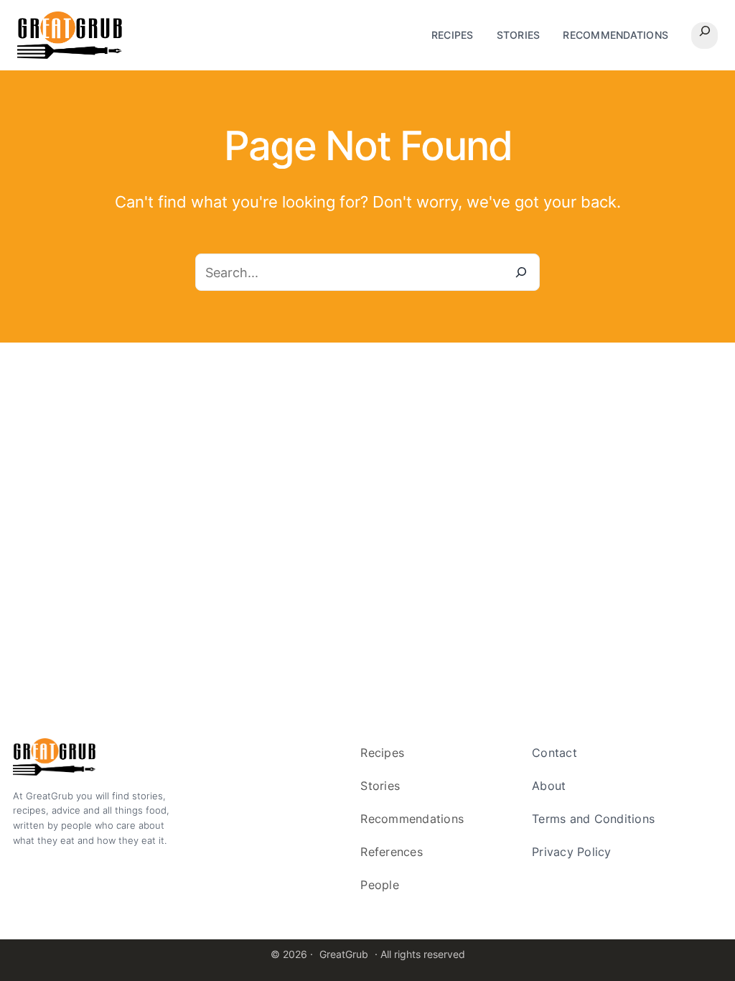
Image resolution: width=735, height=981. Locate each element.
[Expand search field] (704, 35)
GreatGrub (343, 954)
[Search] (521, 272)
